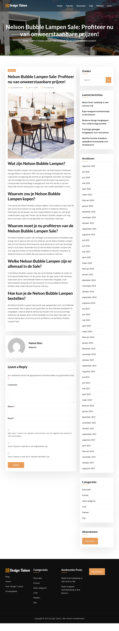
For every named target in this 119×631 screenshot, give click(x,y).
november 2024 (89, 286)
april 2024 (86, 326)
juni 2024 (86, 314)
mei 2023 (86, 388)
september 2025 (89, 229)
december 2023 (88, 348)
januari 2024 (87, 343)
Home (59, 6)
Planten (100, 6)
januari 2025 (87, 274)
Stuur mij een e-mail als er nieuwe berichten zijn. (29, 456)
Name (11, 406)
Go (108, 80)
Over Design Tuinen (14, 586)
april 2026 (86, 189)
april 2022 (86, 445)
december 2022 (88, 417)
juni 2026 (86, 177)
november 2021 (89, 457)
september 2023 (89, 365)
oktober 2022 (88, 428)
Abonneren (90, 541)
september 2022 (89, 434)
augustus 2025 (88, 234)
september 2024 (89, 297)
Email (11, 418)
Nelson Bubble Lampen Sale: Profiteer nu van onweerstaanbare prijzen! (63, 40)
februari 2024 (88, 337)
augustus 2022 (88, 440)
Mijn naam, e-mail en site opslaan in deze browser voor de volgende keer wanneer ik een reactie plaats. (40, 434)
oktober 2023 (88, 360)
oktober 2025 (88, 223)
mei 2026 (86, 183)
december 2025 (88, 211)
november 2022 (89, 422)
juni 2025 (86, 246)
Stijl (91, 6)
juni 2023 (86, 383)
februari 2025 (88, 268)
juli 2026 (85, 172)
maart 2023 (87, 400)
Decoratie (81, 6)
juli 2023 (85, 377)
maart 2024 (87, 331)
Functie (69, 6)
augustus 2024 (88, 303)
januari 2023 (87, 411)
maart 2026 (87, 194)
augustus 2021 (88, 468)
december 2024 (88, 280)
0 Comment (49, 87)
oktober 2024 (88, 291)
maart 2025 (87, 263)
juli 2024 (85, 308)
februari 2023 (88, 405)
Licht (109, 6)
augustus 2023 (88, 371)
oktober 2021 (88, 462)
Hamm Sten (17, 87)
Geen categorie (88, 501)
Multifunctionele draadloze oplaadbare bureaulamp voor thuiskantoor (95, 141)
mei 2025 (86, 251)
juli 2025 (85, 240)
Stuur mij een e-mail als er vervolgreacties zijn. (28, 446)
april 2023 (86, 394)
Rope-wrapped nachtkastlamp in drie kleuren (70, 589)
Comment (12, 385)
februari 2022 (88, 451)
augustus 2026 (88, 166)
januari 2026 (87, 206)
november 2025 (89, 217)
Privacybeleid (11, 591)
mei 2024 (86, 320)
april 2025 (86, 257)
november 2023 (89, 354)
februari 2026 (88, 200)
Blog (7, 576)
